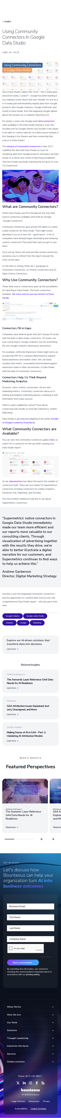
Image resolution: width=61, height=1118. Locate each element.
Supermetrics (16, 481)
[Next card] (53, 839)
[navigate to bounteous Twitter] (18, 1083)
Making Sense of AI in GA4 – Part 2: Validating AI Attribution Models (26, 734)
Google (23, 622)
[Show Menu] (54, 5)
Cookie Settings (38, 1108)
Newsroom (34, 1101)
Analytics (9, 622)
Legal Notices (18, 1101)
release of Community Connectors (23, 146)
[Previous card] (41, 839)
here (52, 439)
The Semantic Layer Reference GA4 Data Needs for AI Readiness (30, 681)
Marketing (37, 622)
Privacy (46, 1101)
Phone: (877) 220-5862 (29, 1076)
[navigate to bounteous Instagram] (30, 1083)
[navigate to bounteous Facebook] (36, 1083)
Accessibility (21, 1108)
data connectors (46, 121)
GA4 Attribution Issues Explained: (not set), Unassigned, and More (28, 707)
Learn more (11, 649)
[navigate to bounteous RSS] (43, 1083)
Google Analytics (12, 616)
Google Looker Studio (35, 616)
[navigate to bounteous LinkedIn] (24, 1083)
